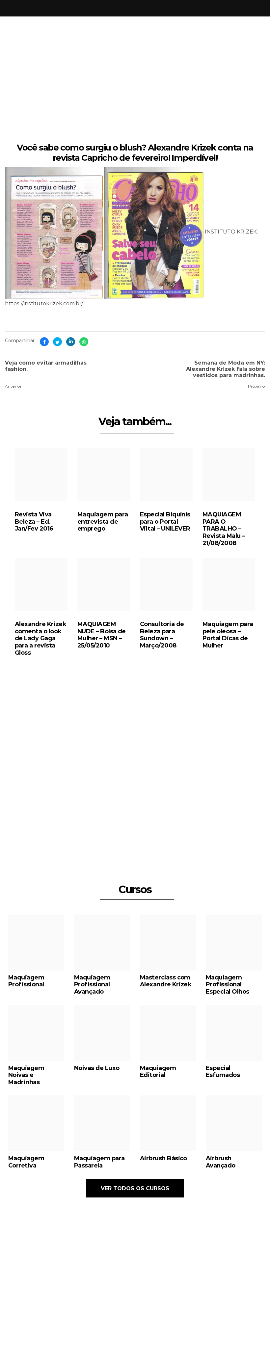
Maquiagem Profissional (26, 980)
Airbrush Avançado (220, 1161)
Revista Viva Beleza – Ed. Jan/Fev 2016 (34, 521)
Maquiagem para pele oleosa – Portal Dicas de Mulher (227, 634)
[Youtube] (209, 1309)
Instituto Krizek (128, 1337)
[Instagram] (184, 1309)
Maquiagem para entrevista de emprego (102, 521)
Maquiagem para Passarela (99, 1161)
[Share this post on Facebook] (44, 341)
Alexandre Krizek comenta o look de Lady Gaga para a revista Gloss (40, 638)
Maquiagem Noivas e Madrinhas (26, 1075)
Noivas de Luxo (96, 1068)
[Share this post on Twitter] (57, 341)
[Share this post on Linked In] (70, 341)
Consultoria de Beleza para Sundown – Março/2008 (162, 634)
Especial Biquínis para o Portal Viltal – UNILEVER (165, 521)
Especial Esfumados (223, 1071)
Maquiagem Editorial (158, 1071)
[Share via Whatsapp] (83, 341)
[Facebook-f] (197, 1309)
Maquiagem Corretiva (26, 1161)
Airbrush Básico (163, 1158)
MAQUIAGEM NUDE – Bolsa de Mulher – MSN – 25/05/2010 (101, 634)
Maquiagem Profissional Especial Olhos (227, 984)
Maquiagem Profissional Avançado (92, 984)
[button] (189, 818)
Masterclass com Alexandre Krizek (165, 980)
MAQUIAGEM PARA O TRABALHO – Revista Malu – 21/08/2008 (223, 528)
